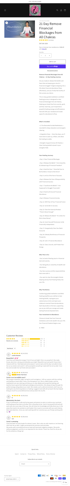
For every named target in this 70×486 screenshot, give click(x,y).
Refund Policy (41, 454)
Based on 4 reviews (12, 341)
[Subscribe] (48, 464)
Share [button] (42, 327)
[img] (16, 353)
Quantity (41, 52)
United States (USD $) (11, 479)
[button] (5, 10)
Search (17, 454)
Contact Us (23, 454)
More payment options (52, 70)
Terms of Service (50, 454)
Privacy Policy (31, 454)
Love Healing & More (53, 481)
